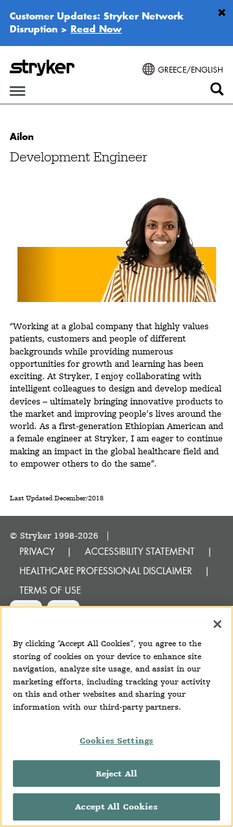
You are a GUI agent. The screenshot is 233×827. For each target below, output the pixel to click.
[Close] (217, 624)
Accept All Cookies (116, 806)
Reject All (116, 773)
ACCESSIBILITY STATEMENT (140, 551)
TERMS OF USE (50, 590)
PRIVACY (36, 551)
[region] (116, 716)
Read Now (96, 28)
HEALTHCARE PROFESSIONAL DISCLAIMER (105, 571)
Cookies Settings (116, 740)
